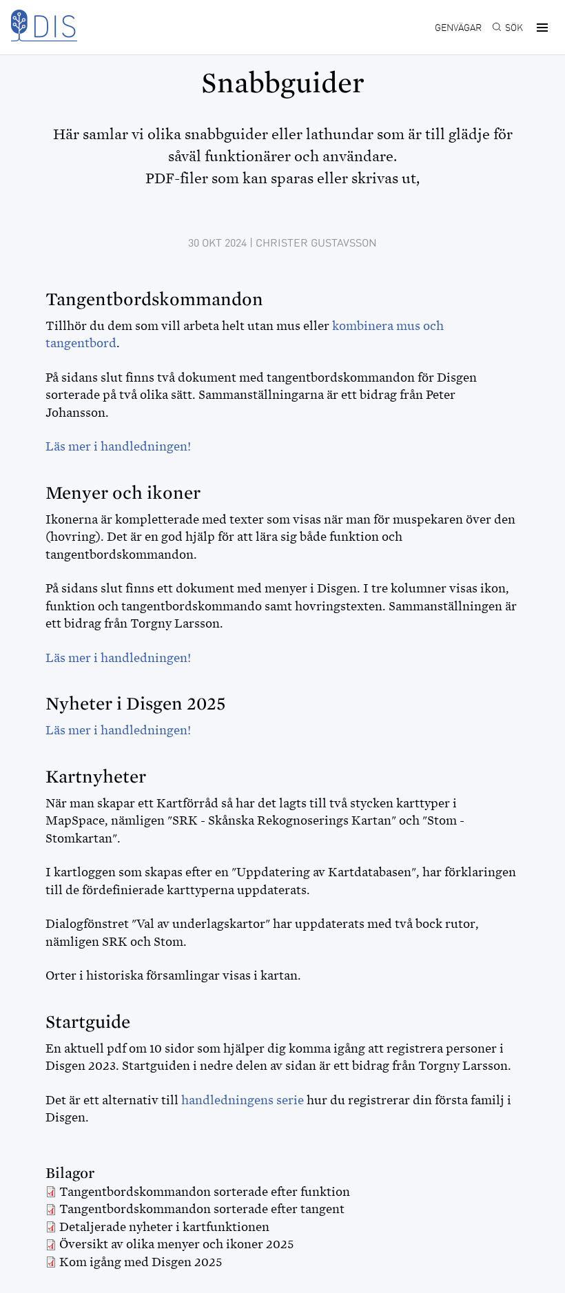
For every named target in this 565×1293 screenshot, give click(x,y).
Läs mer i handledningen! (118, 446)
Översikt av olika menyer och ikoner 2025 (176, 1244)
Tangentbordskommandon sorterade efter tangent (202, 1209)
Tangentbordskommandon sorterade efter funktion (204, 1192)
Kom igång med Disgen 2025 (141, 1262)
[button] (540, 27)
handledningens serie (242, 1100)
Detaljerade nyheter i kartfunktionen (164, 1227)
